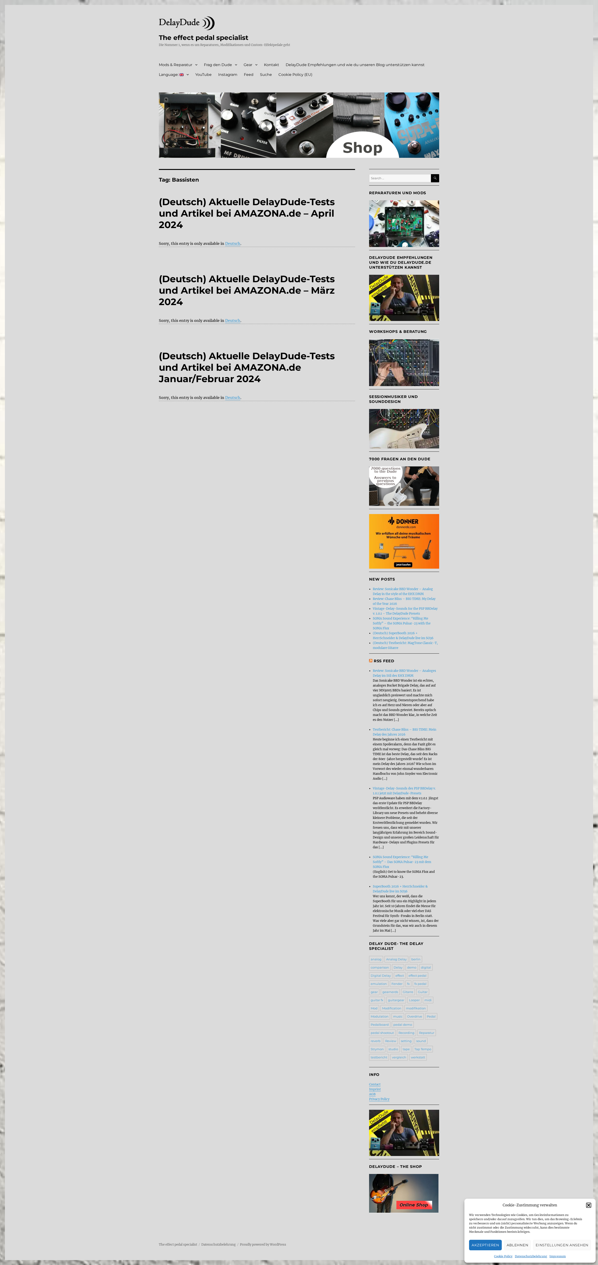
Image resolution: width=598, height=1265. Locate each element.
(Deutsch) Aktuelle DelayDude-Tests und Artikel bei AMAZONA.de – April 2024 (247, 213)
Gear (248, 65)
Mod (374, 1008)
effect (399, 975)
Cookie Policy (503, 1256)
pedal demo (402, 1024)
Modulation (379, 1016)
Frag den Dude (218, 65)
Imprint (375, 1089)
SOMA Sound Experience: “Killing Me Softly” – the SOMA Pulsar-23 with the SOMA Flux (402, 623)
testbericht (379, 1057)
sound (421, 1041)
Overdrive (414, 1016)
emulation (379, 984)
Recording (406, 1033)
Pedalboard (380, 1024)
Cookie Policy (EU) (295, 74)
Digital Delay (381, 975)
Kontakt (271, 65)
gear (374, 992)
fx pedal (420, 984)
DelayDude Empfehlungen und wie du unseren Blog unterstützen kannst (355, 65)
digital (426, 967)
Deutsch (232, 243)
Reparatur (426, 1033)
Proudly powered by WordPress (263, 1245)
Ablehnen (517, 1245)
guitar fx (377, 1000)
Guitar (422, 992)
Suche (266, 74)
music (397, 1016)
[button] (588, 1205)
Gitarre (408, 992)
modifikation (416, 1008)
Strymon (377, 1049)
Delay (398, 967)
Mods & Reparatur (175, 65)
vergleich (399, 1057)
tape (406, 1049)
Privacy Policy (379, 1099)
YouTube (203, 74)
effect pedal (418, 975)
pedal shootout (382, 1033)
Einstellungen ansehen (562, 1245)
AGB (372, 1094)
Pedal (431, 1016)
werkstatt (418, 1057)
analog (376, 959)
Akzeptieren (485, 1245)
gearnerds (390, 992)
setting (406, 1041)
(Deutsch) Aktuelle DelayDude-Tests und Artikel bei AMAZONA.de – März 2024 (247, 290)
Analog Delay (396, 959)
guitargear (396, 1000)
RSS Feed (384, 661)
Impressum (557, 1256)
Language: (169, 74)
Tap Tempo (422, 1049)
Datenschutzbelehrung (531, 1256)
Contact (375, 1084)
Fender (397, 984)
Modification (391, 1008)
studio (393, 1049)
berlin (415, 959)
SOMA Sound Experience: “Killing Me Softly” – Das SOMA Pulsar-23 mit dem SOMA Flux (402, 862)
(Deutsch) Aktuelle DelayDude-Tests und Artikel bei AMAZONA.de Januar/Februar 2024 (247, 367)
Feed (248, 74)
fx (408, 984)
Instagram (227, 74)
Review (390, 1041)
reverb (376, 1041)
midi (428, 1000)
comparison (380, 967)
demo (411, 967)
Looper (414, 1000)
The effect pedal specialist (203, 38)
